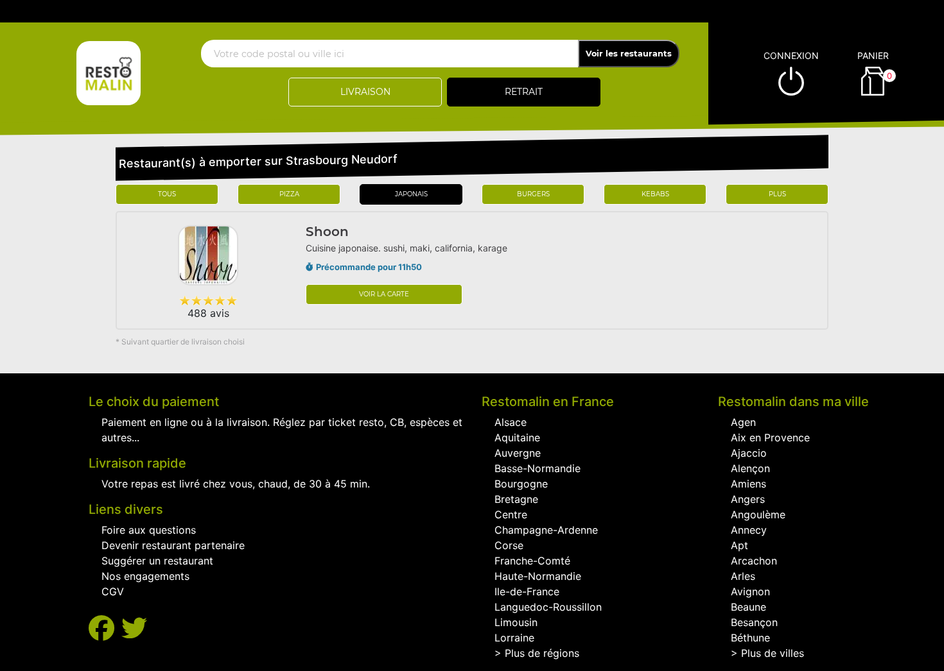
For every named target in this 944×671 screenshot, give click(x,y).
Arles (743, 576)
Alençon (750, 468)
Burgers (533, 194)
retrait (524, 92)
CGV (112, 591)
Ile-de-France (526, 591)
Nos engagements (145, 576)
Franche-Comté (532, 560)
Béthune (750, 637)
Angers (748, 499)
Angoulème (758, 514)
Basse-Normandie (537, 468)
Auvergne (517, 452)
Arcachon (754, 560)
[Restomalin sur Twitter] (134, 628)
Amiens (748, 483)
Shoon (327, 231)
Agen (743, 422)
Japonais (411, 194)
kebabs (655, 194)
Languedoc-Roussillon (548, 606)
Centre (510, 514)
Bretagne (516, 499)
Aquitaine (517, 437)
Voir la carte (384, 294)
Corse (508, 545)
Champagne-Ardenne (546, 529)
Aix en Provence (770, 437)
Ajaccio (749, 452)
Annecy (749, 529)
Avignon (750, 591)
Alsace (510, 422)
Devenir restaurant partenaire (173, 545)
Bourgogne (521, 483)
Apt (739, 545)
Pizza (289, 194)
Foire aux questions (148, 529)
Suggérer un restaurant (157, 560)
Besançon (754, 622)
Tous (167, 194)
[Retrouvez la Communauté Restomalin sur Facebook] (105, 628)
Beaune (748, 606)
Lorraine (514, 637)
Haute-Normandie (537, 576)
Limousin (516, 622)
